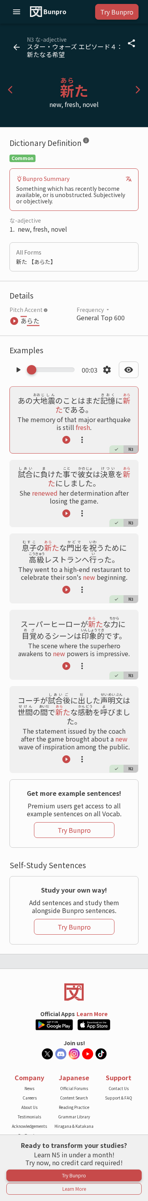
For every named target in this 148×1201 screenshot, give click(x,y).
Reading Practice (74, 1107)
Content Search (74, 1098)
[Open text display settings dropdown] (129, 370)
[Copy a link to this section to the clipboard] (96, 142)
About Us (29, 1107)
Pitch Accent (26, 309)
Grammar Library (74, 1117)
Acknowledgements (29, 1126)
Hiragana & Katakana (74, 1126)
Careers (29, 1098)
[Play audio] (18, 370)
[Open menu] (16, 12)
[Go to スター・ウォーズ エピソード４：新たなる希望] (16, 47)
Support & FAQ (118, 1098)
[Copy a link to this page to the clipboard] (131, 43)
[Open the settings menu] (107, 370)
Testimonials (29, 1117)
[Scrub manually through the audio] (53, 369)
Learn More (92, 1014)
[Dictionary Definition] (86, 142)
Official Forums (74, 1088)
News (29, 1088)
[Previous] (10, 90)
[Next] (138, 90)
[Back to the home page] (74, 992)
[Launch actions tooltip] (82, 440)
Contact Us (119, 1088)
